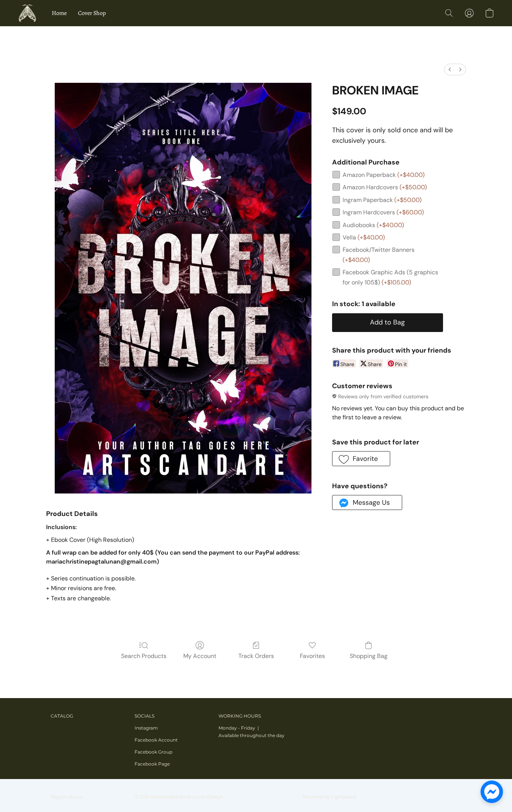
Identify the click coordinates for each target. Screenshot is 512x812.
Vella (364, 237)
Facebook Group (153, 752)
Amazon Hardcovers (385, 187)
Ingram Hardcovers (383, 212)
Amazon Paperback (384, 175)
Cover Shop (92, 13)
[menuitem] (450, 69)
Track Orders (256, 656)
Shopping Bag (369, 656)
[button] (27, 13)
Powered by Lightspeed (329, 797)
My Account (199, 656)
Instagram (146, 728)
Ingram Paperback (382, 200)
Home (59, 13)
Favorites (312, 656)
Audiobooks (373, 225)
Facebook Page (152, 764)
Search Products (143, 656)
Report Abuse (66, 797)
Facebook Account (156, 740)
